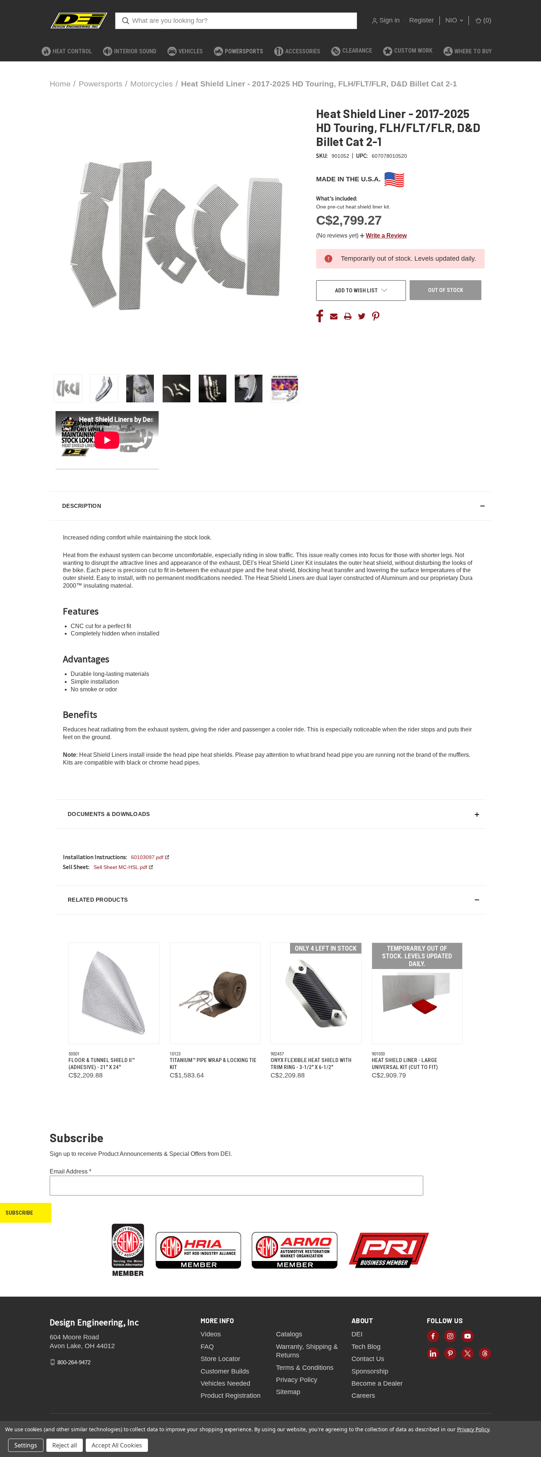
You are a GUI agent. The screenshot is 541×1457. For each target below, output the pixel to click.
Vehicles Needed (225, 1383)
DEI (357, 1334)
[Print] (347, 316)
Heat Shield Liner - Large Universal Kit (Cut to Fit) (405, 1064)
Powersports (244, 51)
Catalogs (289, 1334)
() (486, 20)
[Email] (333, 316)
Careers (363, 1395)
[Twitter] (361, 316)
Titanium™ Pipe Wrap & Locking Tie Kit (213, 1064)
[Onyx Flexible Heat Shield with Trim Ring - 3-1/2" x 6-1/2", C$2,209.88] (316, 993)
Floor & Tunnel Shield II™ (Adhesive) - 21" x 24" (101, 1064)
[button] (383, 235)
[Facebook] (319, 316)
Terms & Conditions (304, 1367)
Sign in (389, 20)
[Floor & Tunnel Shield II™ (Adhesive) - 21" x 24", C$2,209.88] (114, 993)
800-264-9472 (74, 1362)
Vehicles (190, 51)
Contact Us (367, 1358)
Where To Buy (473, 51)
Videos (211, 1334)
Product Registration (231, 1395)
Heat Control (72, 51)
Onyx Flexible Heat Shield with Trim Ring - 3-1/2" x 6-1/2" (310, 1064)
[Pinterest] (375, 316)
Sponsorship (369, 1371)
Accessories (302, 51)
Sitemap (288, 1392)
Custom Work (413, 50)
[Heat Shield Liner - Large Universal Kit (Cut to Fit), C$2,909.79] (417, 993)
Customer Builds (225, 1371)
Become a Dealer (377, 1383)
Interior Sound (135, 51)
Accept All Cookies (117, 1445)
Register (421, 20)
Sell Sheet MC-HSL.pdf (120, 867)
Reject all (64, 1445)
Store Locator (220, 1358)
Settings (25, 1445)
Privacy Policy (296, 1379)
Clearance (357, 50)
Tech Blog (366, 1346)
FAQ (207, 1346)
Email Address (70, 1171)
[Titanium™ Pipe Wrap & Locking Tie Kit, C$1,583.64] (215, 993)
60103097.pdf (147, 857)
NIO (452, 20)
